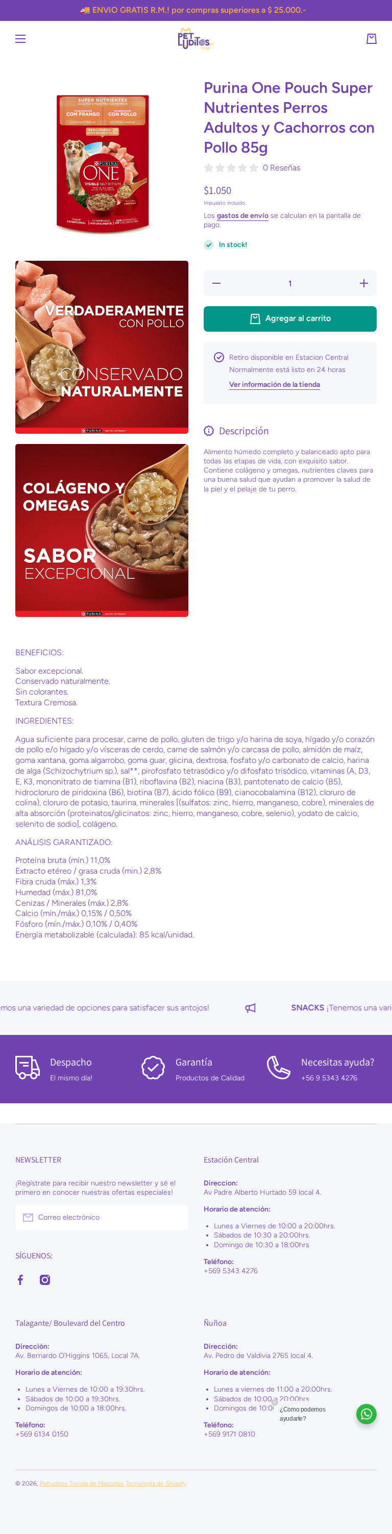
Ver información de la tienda (274, 384)
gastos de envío (242, 215)
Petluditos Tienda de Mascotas (82, 1483)
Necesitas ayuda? (337, 1062)
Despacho (71, 1062)
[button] (371, 39)
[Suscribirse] (175, 1217)
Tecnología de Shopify (156, 1483)
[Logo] (196, 39)
